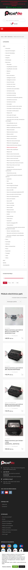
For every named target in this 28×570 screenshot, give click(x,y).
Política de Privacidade (7, 525)
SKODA (4, 262)
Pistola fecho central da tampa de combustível (14, 170)
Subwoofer (9, 220)
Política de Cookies (6, 527)
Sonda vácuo (9, 218)
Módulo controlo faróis (12, 138)
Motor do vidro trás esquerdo (13, 160)
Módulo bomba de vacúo (12, 132)
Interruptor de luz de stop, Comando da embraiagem (15, 120)
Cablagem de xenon (11, 79)
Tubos (6, 255)
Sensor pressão (10, 209)
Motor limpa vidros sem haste (13, 165)
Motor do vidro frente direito (13, 153)
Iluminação (7, 241)
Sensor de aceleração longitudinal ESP (15, 192)
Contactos (4, 506)
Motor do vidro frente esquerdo (14, 156)
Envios (3, 519)
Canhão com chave (11, 84)
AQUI (3, 563)
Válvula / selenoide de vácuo (13, 231)
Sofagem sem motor (11, 211)
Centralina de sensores (12, 99)
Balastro (8, 71)
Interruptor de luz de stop (12, 117)
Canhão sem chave (11, 86)
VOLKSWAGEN (6, 265)
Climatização (8, 60)
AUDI (6, 36)
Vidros (6, 257)
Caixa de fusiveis (10, 82)
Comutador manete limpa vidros (14, 108)
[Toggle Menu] (2, 29)
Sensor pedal (10, 207)
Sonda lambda (10, 216)
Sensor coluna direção (12, 187)
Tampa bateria (10, 225)
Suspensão (7, 250)
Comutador (9, 104)
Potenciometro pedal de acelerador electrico (14, 176)
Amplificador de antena (12, 66)
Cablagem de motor (11, 77)
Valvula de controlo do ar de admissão (15, 233)
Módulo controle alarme (12, 136)
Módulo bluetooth (10, 129)
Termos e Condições (7, 523)
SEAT (4, 260)
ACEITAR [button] (15, 566)
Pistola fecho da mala (11, 173)
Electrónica (10, 36)
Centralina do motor (11, 101)
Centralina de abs (11, 90)
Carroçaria (7, 55)
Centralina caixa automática (13, 88)
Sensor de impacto (11, 198)
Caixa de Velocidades (10, 53)
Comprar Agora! (22, 338)
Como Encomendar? (7, 517)
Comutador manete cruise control (14, 106)
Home (2, 36)
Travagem (7, 253)
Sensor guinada (10, 203)
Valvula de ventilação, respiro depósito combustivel (15, 236)
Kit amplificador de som (12, 123)
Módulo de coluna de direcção (13, 140)
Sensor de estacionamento (13, 196)
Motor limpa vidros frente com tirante (15, 162)
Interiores (7, 244)
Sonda (8, 214)
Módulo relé (9, 151)
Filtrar (5, 282)
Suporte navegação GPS (12, 222)
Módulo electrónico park (10, 402)
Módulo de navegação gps (12, 142)
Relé (8, 181)
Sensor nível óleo (10, 205)
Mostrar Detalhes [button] (6, 566)
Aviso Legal (5, 534)
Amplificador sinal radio (12, 68)
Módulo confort (10, 134)
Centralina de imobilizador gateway (14, 97)
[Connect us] (2, 492)
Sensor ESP (9, 201)
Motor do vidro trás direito (12, 158)
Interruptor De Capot (11, 115)
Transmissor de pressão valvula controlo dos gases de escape (15, 228)
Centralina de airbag (11, 93)
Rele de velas (10, 183)
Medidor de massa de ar (12, 125)
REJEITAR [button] (22, 566)
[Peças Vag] (14, 15)
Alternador (9, 64)
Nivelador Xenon (10, 167)
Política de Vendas (6, 532)
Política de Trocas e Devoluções (9, 530)
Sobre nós (4, 504)
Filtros (6, 239)
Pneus (6, 248)
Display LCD (9, 112)
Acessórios (7, 48)
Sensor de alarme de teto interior (14, 194)
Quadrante (9, 178)
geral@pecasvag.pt (8, 479)
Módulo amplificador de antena (13, 127)
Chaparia (7, 57)
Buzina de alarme (10, 75)
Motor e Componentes (10, 246)
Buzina (8, 73)
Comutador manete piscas (13, 110)
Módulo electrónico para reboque (14, 145)
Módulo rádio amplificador (12, 149)
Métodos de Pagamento (7, 521)
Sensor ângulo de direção (12, 185)
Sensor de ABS (10, 189)
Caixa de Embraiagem (10, 50)
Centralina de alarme (11, 95)
